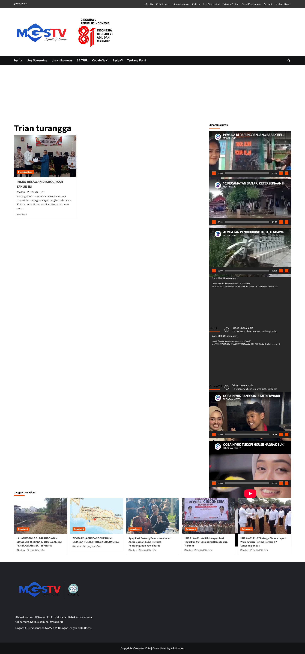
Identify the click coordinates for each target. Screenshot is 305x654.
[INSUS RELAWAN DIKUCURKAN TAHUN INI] (45, 156)
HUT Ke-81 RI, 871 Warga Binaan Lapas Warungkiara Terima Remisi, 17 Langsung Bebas (263, 542)
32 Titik (149, 3)
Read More (22, 214)
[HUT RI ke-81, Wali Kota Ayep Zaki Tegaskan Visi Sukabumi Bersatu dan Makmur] (208, 516)
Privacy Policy (230, 3)
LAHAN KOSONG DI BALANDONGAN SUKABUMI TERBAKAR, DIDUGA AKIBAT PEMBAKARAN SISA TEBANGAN (39, 542)
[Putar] (214, 173)
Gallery (196, 3)
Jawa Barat (135, 529)
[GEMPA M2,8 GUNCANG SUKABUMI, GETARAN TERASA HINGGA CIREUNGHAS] (96, 516)
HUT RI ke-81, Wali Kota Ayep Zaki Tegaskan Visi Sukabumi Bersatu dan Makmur (206, 542)
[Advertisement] (152, 120)
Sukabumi (23, 529)
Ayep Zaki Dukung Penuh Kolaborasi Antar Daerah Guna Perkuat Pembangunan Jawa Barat (149, 542)
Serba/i (268, 3)
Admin (22, 191)
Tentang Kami (282, 3)
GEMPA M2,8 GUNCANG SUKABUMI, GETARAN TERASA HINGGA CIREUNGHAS (96, 540)
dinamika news (181, 3)
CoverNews (159, 648)
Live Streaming (211, 3)
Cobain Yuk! (163, 3)
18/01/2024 (34, 191)
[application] (250, 154)
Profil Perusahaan (251, 3)
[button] (289, 60)
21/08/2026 (34, 550)
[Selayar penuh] (286, 173)
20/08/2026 (146, 550)
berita (18, 60)
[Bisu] (281, 173)
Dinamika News (25, 172)
